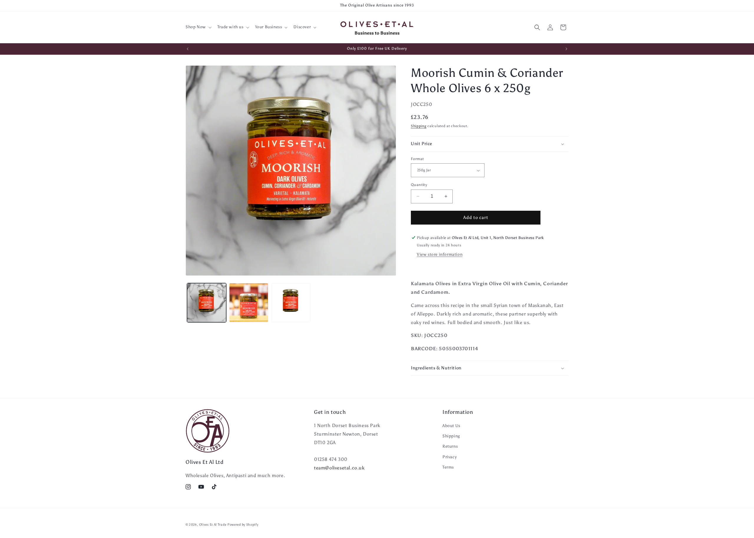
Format (417, 159)
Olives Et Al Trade (212, 525)
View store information (439, 254)
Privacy (449, 456)
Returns (450, 446)
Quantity (419, 184)
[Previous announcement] (187, 48)
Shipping (418, 126)
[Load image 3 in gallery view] (290, 302)
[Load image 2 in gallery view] (248, 302)
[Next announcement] (566, 48)
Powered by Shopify (243, 525)
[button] (198, 27)
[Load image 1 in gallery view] (206, 302)
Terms (448, 467)
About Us (451, 426)
